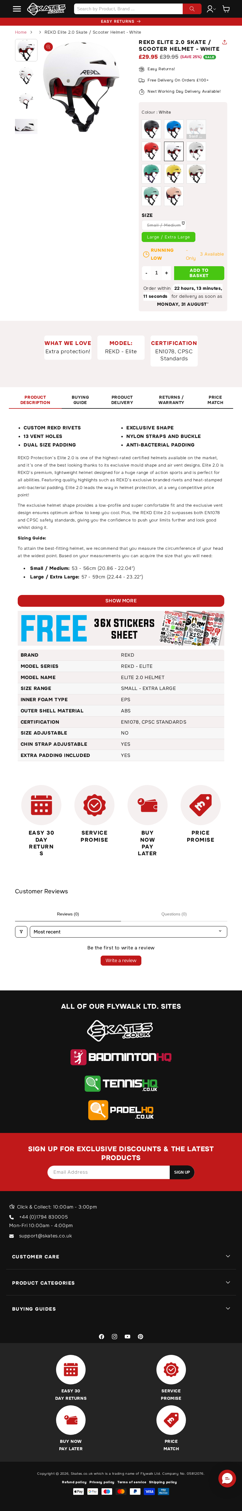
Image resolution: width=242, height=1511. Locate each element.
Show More (121, 601)
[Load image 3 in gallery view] (26, 101)
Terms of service (131, 1482)
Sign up (182, 1172)
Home (21, 32)
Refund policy (74, 1482)
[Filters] (21, 932)
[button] (17, 8)
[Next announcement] (212, 21)
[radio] (151, 129)
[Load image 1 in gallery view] (26, 50)
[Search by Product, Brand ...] (192, 9)
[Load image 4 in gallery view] (26, 126)
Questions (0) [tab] (174, 914)
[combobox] (137, 9)
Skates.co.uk (82, 1473)
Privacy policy (102, 1482)
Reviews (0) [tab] (68, 914)
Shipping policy (163, 1482)
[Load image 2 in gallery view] (26, 75)
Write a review (121, 960)
